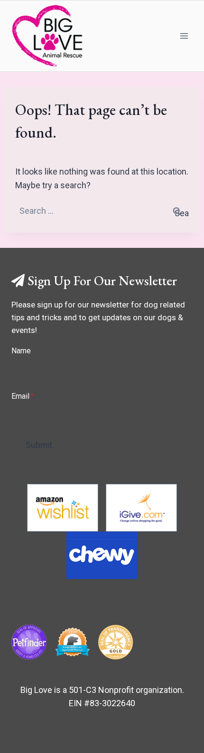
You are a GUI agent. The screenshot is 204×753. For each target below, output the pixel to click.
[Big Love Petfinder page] (29, 642)
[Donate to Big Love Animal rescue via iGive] (141, 508)
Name (21, 350)
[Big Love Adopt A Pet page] (72, 642)
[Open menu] (184, 35)
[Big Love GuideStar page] (115, 642)
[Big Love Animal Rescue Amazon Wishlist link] (62, 508)
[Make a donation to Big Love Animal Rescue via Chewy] (102, 555)
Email (22, 396)
